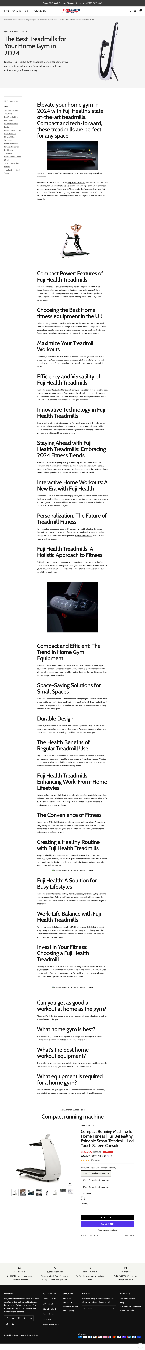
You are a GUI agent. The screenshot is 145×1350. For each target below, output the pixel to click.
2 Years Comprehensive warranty (96, 1173)
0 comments (12, 101)
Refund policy (68, 1310)
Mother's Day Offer (40, 11)
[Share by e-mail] (98, 1235)
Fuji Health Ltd (87, 1125)
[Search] (131, 11)
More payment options (107, 1230)
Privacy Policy (19, 1335)
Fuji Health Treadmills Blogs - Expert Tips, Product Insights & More (33, 20)
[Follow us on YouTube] (30, 1318)
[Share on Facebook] (88, 1235)
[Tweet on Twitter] (94, 1235)
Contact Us (67, 1302)
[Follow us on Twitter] (13, 1318)
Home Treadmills (127, 1310)
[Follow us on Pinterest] (25, 1318)
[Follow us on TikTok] (7, 1324)
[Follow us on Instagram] (19, 1318)
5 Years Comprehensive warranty (96, 1187)
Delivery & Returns (70, 1306)
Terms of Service (33, 1335)
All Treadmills (16, 11)
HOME (6, 11)
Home (6, 20)
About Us (67, 1298)
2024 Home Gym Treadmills (15, 32)
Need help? (129, 1235)
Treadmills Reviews (127, 1298)
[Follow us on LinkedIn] (13, 1324)
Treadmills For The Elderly (130, 1306)
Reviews (27, 11)
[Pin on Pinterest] (91, 1235)
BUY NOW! (97, 3)
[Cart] (140, 11)
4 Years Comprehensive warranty (96, 1180)
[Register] (113, 1308)
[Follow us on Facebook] (7, 1318)
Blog (122, 1302)
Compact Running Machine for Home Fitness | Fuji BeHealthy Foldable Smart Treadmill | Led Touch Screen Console (107, 1138)
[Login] (135, 11)
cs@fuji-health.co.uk (126, 1279)
